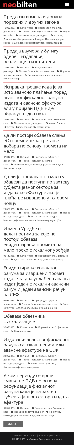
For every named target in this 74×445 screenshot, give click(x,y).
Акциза (58, 35)
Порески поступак (34, 42)
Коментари (26, 27)
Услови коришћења (49, 435)
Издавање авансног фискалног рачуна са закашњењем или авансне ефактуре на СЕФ (36, 344)
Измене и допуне (54, 39)
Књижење (56, 74)
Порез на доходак (13, 42)
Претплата (30, 435)
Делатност (20, 259)
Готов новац (38, 216)
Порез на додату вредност (34, 35)
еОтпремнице (24, 39)
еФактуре (38, 39)
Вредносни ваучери (39, 74)
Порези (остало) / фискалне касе (39, 31)
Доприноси (9, 39)
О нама (18, 435)
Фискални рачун (42, 126)
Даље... (13, 424)
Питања (24, 67)
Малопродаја (37, 164)
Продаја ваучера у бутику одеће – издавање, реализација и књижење (30, 56)
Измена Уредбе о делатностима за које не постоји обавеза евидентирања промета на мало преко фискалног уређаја (36, 239)
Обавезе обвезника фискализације (24, 318)
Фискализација (53, 42)
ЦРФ (58, 220)
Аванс (52, 123)
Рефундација (10, 415)
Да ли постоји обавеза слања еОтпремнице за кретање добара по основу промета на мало (35, 143)
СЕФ (17, 307)
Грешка (61, 123)
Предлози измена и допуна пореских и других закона (32, 19)
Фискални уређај (53, 259)
